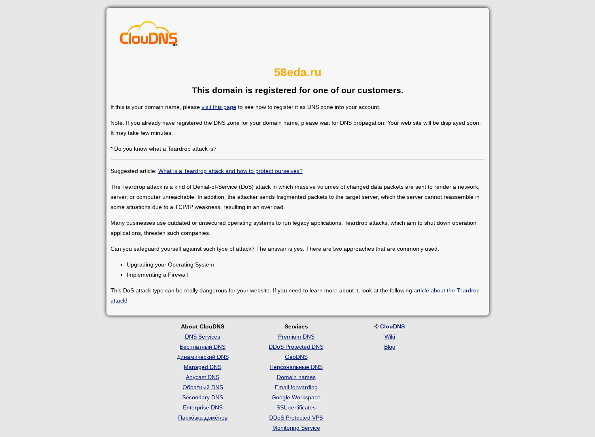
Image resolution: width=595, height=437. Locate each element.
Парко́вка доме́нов (202, 417)
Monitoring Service (296, 427)
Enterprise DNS (203, 407)
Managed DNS (202, 367)
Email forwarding (296, 387)
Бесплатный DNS (202, 346)
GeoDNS (296, 357)
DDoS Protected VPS (296, 417)
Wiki (390, 336)
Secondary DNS (202, 397)
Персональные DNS (296, 367)
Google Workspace (296, 397)
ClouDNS (392, 326)
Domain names (296, 377)
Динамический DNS (203, 357)
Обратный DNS (203, 387)
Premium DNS (296, 336)
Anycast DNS (202, 377)
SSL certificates (296, 407)
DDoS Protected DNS (296, 346)
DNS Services (202, 336)
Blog (389, 346)
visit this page (219, 107)
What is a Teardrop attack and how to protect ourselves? (230, 171)
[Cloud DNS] (149, 35)
